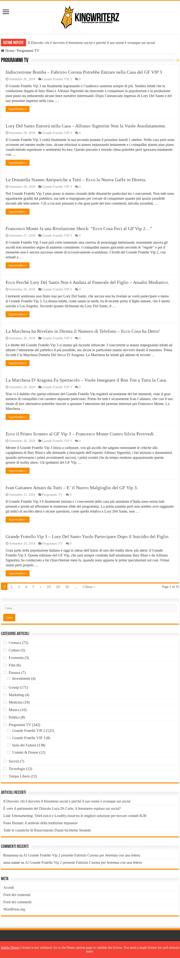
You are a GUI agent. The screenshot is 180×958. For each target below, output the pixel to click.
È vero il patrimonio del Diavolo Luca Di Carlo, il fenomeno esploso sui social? (62, 808)
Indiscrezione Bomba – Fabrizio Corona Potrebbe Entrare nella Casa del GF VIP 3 (84, 72)
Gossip (14, 687)
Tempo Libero (19, 776)
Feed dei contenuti (16, 895)
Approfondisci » (17, 109)
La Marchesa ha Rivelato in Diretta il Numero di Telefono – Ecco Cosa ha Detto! (83, 331)
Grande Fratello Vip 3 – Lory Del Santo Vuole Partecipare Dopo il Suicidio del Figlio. (87, 536)
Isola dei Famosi (24, 745)
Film (12, 665)
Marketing (16, 695)
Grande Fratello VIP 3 (57, 79)
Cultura (14, 650)
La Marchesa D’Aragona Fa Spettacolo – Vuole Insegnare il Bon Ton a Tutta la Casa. (86, 380)
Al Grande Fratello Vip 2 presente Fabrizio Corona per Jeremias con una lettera (81, 855)
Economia (16, 658)
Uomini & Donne (25, 752)
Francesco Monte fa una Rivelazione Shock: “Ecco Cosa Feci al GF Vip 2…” (79, 228)
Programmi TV (52, 494)
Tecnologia (17, 769)
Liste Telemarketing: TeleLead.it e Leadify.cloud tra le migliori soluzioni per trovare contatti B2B (74, 816)
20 (58, 587)
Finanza (14, 673)
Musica (14, 710)
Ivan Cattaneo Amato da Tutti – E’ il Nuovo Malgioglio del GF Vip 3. (72, 487)
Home (9, 51)
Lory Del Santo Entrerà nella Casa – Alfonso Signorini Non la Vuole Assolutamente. (86, 125)
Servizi (14, 761)
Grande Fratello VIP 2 (28, 731)
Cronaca (15, 643)
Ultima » (88, 587)
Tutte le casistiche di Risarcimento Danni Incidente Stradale (47, 830)
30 (67, 587)
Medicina (15, 702)
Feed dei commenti (17, 902)
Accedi (8, 887)
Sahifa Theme (10, 947)
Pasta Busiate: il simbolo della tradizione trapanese (40, 823)
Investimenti (21, 678)
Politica (14, 717)
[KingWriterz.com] (90, 16)
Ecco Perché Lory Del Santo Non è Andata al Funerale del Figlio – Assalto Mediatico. (87, 282)
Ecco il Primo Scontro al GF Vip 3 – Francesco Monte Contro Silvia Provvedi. (80, 433)
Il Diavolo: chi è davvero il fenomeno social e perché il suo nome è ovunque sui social (91, 43)
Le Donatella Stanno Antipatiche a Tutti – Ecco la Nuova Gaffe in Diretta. (76, 179)
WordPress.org (14, 909)
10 (49, 587)
